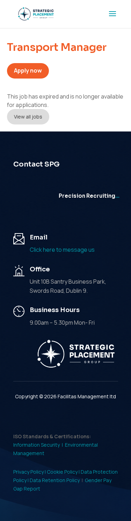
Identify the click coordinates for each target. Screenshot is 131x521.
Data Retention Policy (55, 480)
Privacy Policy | (30, 471)
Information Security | (39, 444)
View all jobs (28, 116)
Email (39, 237)
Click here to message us (62, 249)
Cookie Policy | (64, 471)
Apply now (28, 70)
